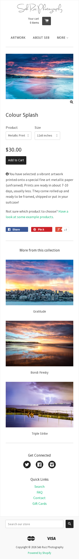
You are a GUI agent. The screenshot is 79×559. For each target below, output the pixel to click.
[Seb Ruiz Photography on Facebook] (39, 465)
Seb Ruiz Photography (39, 8)
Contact (39, 498)
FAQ (40, 492)
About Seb (41, 37)
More (61, 37)
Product (12, 127)
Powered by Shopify (39, 553)
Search (39, 486)
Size (38, 127)
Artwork (18, 37)
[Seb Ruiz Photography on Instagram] (52, 465)
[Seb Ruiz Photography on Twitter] (27, 465)
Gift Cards (39, 503)
